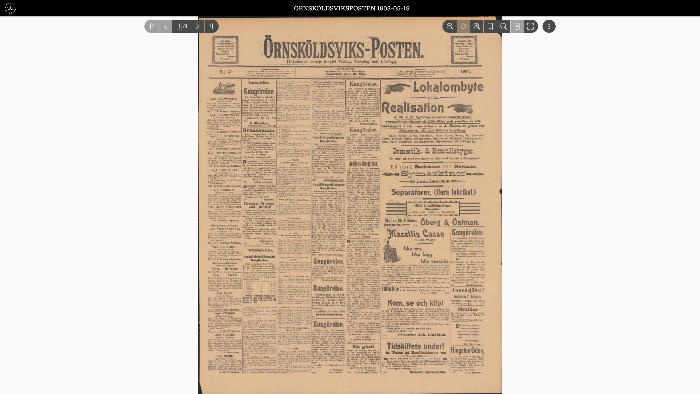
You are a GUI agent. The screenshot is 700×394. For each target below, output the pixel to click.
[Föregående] (165, 26)
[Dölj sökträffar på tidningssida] (517, 26)
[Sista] (212, 26)
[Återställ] (463, 26)
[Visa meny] (549, 26)
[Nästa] (197, 26)
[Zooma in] (476, 26)
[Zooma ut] (449, 26)
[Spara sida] (490, 26)
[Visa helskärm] (531, 26)
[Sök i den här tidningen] (503, 26)
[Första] (151, 26)
